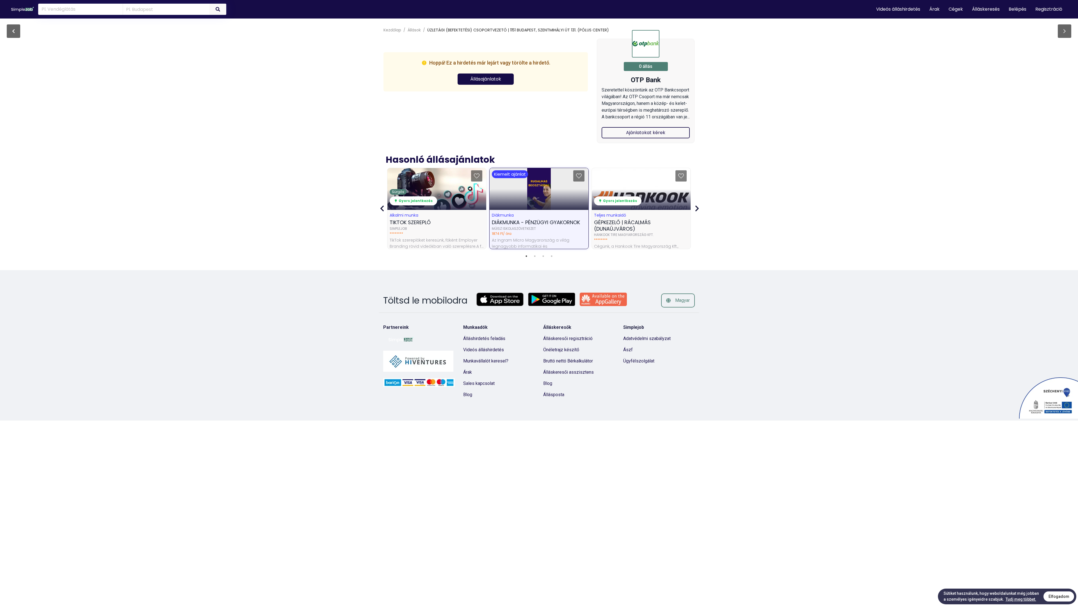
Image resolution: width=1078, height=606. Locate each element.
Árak (467, 372)
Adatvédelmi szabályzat (647, 338)
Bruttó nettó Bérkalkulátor (568, 361)
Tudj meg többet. (1021, 599)
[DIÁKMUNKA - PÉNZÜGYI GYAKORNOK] (1064, 31)
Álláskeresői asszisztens (568, 372)
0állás (645, 66)
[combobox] (165, 9)
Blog (467, 394)
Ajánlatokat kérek (645, 132)
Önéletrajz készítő (561, 349)
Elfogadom (1059, 596)
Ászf (628, 349)
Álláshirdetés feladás (484, 338)
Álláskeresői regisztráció (568, 338)
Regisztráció (1048, 9)
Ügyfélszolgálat (638, 361)
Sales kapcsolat (479, 383)
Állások (414, 30)
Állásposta (553, 394)
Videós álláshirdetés (483, 349)
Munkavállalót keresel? (485, 361)
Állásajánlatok (485, 79)
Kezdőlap (392, 30)
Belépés (1017, 9)
